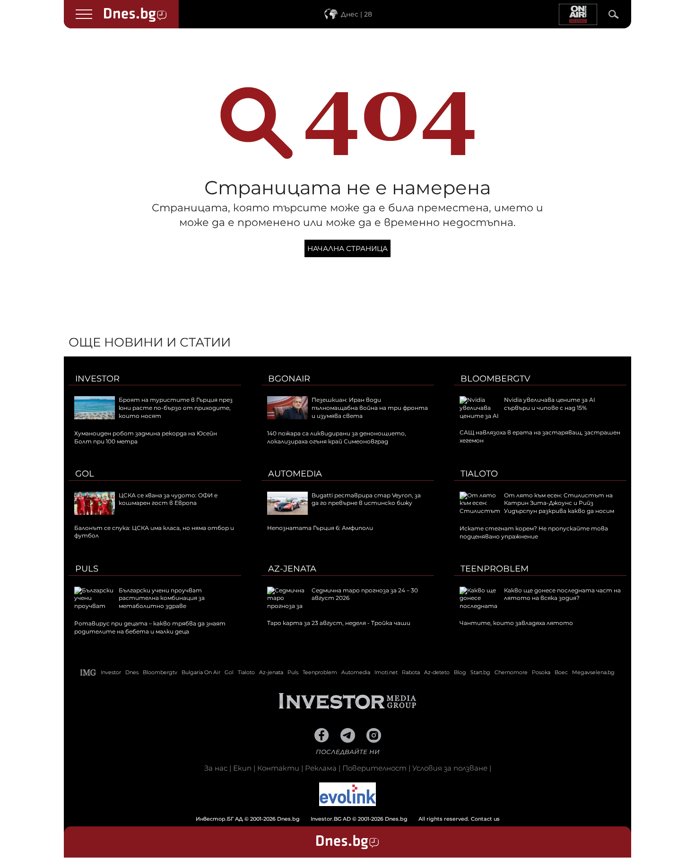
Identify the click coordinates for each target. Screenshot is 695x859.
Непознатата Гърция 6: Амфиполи (320, 527)
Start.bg (480, 672)
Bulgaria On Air (201, 672)
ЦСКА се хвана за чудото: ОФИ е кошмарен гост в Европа (168, 499)
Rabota (411, 672)
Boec (561, 672)
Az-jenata (292, 569)
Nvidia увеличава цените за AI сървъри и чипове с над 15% (549, 403)
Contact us (485, 819)
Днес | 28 (356, 14)
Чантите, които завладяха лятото (516, 622)
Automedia (295, 474)
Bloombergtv (495, 378)
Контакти (278, 768)
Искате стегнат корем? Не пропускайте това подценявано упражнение (534, 532)
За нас (215, 768)
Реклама (321, 768)
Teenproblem (494, 569)
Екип (242, 768)
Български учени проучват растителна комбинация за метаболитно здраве (162, 598)
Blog (460, 672)
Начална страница (347, 248)
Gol (84, 474)
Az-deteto (437, 672)
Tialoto (479, 474)
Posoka (541, 672)
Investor (97, 378)
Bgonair (289, 378)
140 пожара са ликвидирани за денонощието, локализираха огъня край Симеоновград (336, 437)
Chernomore (511, 672)
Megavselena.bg (593, 672)
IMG (88, 672)
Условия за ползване (449, 768)
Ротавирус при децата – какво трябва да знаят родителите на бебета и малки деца (150, 627)
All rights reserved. (333, 819)
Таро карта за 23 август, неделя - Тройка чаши (338, 622)
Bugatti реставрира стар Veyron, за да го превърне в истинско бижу (366, 499)
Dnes (132, 672)
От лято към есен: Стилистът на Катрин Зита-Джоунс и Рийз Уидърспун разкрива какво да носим (559, 503)
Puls (86, 569)
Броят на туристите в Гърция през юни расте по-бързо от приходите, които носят (176, 407)
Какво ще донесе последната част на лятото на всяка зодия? (562, 594)
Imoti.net (386, 672)
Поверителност (374, 768)
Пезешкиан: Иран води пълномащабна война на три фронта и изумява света (370, 407)
